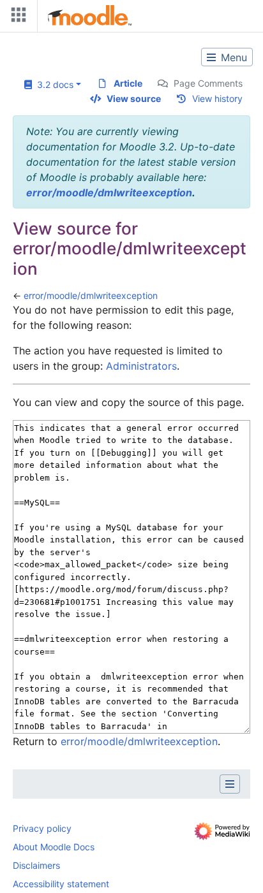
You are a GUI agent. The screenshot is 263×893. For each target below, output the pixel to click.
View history (217, 98)
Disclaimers (36, 865)
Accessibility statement (61, 883)
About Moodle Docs (53, 846)
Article (128, 83)
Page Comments (208, 83)
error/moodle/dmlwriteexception (109, 192)
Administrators (141, 365)
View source (134, 98)
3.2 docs (52, 84)
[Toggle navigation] (16, 17)
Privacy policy (42, 828)
